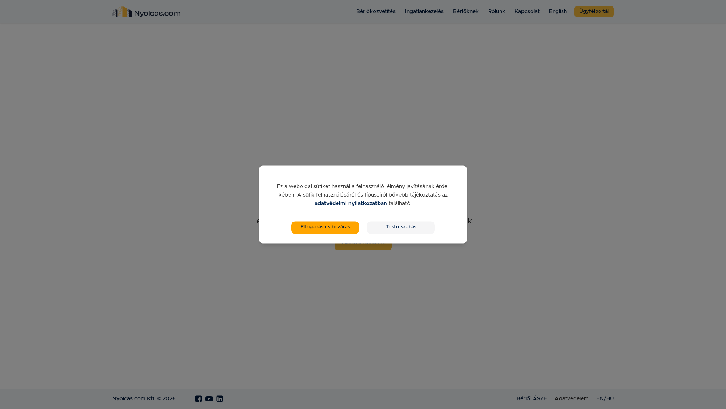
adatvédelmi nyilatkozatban (351, 203)
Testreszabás (401, 227)
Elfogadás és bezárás (325, 227)
